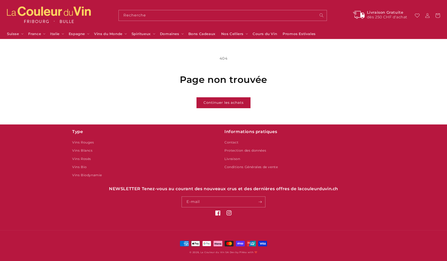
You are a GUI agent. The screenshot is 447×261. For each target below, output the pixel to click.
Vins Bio (79, 167)
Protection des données (245, 150)
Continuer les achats (223, 102)
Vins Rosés (81, 159)
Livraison (232, 159)
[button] (14, 34)
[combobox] (222, 15)
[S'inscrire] (260, 201)
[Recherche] (321, 15)
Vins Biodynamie (87, 175)
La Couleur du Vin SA (214, 252)
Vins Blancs (82, 150)
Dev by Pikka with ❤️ (243, 252)
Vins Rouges (83, 142)
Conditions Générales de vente (251, 167)
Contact (231, 142)
